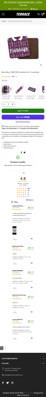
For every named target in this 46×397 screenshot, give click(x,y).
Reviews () (10, 77)
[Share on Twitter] (25, 152)
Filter (16, 202)
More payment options (23, 122)
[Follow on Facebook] (3, 383)
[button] (23, 8)
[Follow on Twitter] (7, 383)
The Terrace (28, 393)
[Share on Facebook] (21, 152)
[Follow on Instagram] (12, 383)
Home (4, 21)
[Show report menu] (32, 239)
